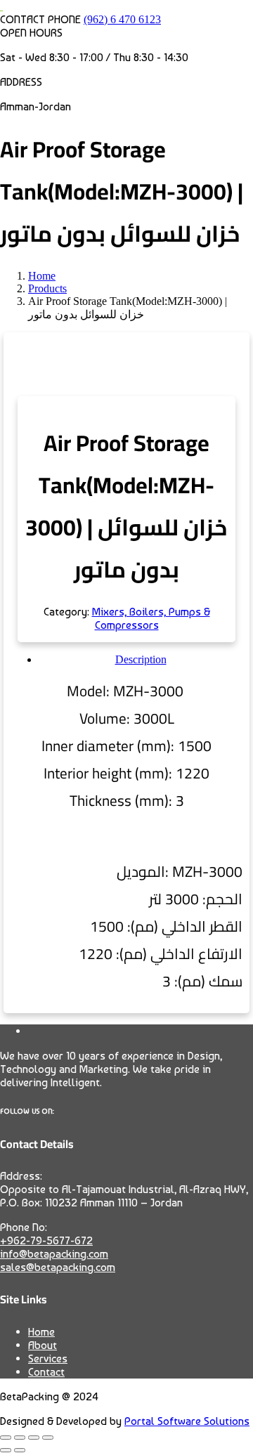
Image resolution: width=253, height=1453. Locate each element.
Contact (46, 1372)
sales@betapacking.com (57, 1267)
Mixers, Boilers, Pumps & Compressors (151, 618)
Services (47, 1358)
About (42, 1345)
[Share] (33, 1437)
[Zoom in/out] (5, 1437)
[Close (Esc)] (47, 1437)
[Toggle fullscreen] (19, 1437)
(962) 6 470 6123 (122, 19)
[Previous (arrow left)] (5, 1450)
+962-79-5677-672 (46, 1240)
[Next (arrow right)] (19, 1450)
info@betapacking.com (54, 1253)
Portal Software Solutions (186, 1421)
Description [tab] (141, 659)
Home (41, 1331)
